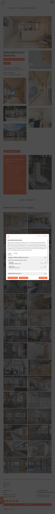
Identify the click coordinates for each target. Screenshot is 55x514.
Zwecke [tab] (9, 253)
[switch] (45, 258)
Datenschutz (45, 236)
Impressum (38, 236)
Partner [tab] (15, 253)
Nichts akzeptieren (23, 277)
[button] (45, 257)
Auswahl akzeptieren (13, 277)
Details (42, 263)
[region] (27, 257)
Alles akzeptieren (43, 277)
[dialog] (27, 257)
